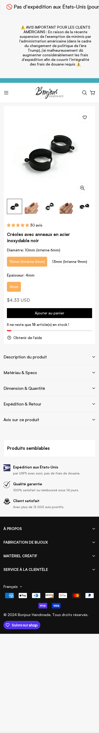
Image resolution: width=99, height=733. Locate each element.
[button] (84, 92)
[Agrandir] (82, 188)
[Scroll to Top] (90, 708)
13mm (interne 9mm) (69, 261)
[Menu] (6, 92)
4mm (13, 286)
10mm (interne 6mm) (27, 261)
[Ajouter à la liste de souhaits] (85, 117)
